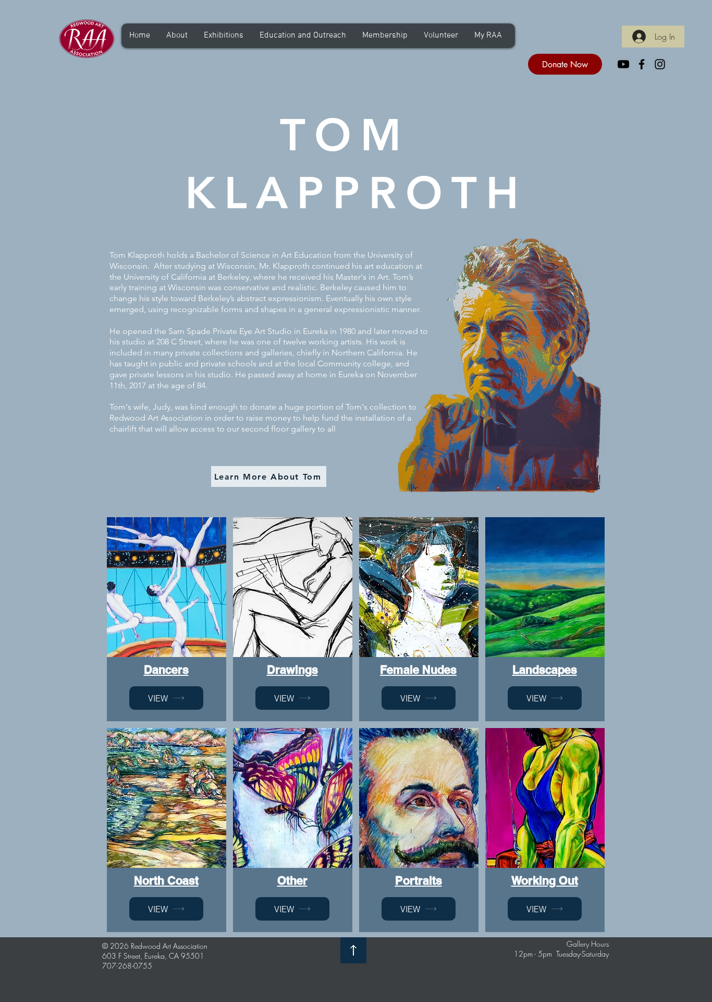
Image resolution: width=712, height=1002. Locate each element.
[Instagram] (660, 64)
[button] (176, 35)
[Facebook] (641, 64)
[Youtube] (623, 64)
